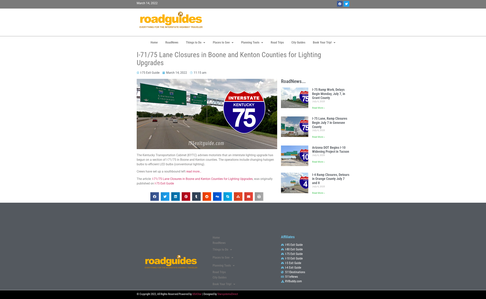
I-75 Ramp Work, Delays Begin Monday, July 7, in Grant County (328, 94)
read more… (193, 171)
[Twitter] (346, 4)
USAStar (197, 294)
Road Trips (277, 42)
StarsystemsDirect (227, 294)
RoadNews (171, 42)
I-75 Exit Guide (164, 183)
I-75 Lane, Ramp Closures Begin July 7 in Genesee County (329, 122)
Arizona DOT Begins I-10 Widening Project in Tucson (330, 150)
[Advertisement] (279, 21)
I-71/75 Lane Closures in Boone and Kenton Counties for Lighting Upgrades (202, 179)
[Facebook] (340, 4)
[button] (154, 196)
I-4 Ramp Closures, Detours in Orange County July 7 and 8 (330, 179)
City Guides (298, 42)
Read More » (318, 108)
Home (154, 42)
